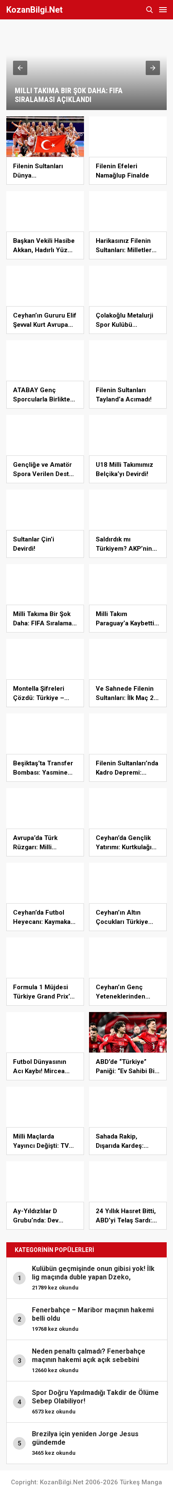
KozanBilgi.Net (34, 10)
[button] (20, 68)
